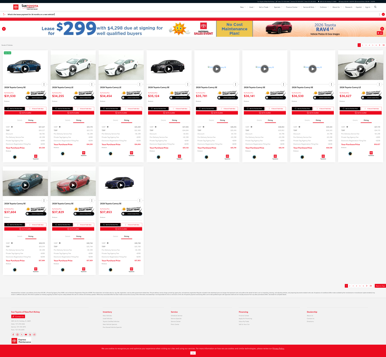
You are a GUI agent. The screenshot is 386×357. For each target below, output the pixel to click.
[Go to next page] (379, 45)
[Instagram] (17, 334)
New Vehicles (107, 316)
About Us (310, 316)
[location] (318, 1)
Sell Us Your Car (244, 324)
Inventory (107, 311)
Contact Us (19, 316)
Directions (310, 321)
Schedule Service (176, 316)
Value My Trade (244, 321)
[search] (375, 7)
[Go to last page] (383, 45)
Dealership (312, 311)
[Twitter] (22, 334)
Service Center (176, 321)
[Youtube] (26, 334)
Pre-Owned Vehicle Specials (112, 327)
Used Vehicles (107, 318)
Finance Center (244, 316)
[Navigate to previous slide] (1, 28)
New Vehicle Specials (110, 324)
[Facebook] (13, 334)
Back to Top (380, 286)
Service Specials (176, 318)
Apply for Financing (245, 318)
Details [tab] (19, 120)
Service (174, 311)
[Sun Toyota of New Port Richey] (25, 7)
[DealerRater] (34, 334)
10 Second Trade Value (37, 108)
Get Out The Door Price (16, 108)
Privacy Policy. (278, 348)
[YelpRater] (30, 334)
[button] (43, 84)
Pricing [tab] (30, 120)
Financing (243, 311)
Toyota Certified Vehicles (111, 321)
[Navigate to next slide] (384, 28)
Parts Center (175, 324)
